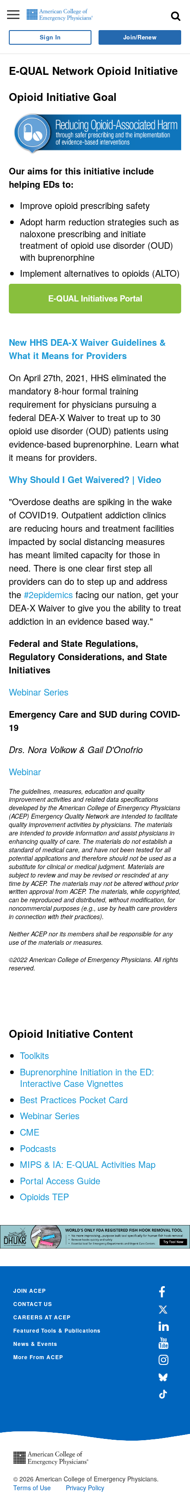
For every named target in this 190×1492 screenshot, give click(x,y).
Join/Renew (139, 37)
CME (29, 1131)
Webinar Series (38, 691)
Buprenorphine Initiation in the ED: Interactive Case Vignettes (87, 1077)
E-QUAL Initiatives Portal (95, 298)
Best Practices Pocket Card (74, 1099)
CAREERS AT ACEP (42, 1317)
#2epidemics (48, 594)
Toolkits (34, 1055)
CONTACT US (32, 1304)
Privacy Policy (85, 1487)
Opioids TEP (44, 1196)
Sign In (50, 37)
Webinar (25, 771)
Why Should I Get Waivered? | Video (86, 479)
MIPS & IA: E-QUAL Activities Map (88, 1164)
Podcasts (38, 1148)
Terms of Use (32, 1487)
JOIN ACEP (29, 1291)
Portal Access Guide (60, 1180)
